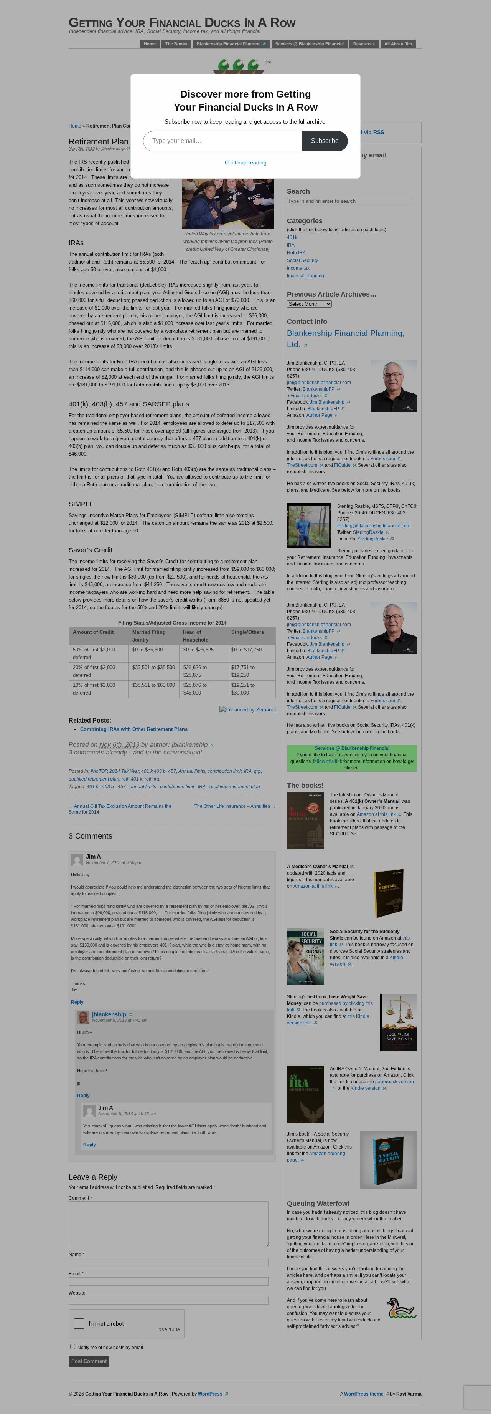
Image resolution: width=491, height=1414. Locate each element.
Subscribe (325, 141)
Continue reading (246, 162)
